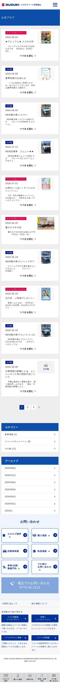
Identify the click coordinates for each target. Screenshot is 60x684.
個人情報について (39, 603)
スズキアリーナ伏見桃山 (31, 5)
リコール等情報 (43, 638)
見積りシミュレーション (43, 618)
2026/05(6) (10, 489)
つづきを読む (26, 55)
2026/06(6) (10, 482)
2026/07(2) (10, 475)
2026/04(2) (10, 496)
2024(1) (8, 511)
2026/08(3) (10, 468)
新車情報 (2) (11, 434)
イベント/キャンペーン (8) (18, 441)
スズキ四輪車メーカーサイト (13, 618)
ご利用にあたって (9, 603)
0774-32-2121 (29, 587)
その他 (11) (10, 448)
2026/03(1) (10, 504)
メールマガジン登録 (13, 638)
